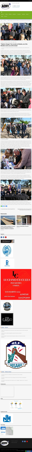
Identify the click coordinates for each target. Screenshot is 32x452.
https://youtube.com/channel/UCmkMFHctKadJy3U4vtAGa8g (6, 237)
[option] (8, 222)
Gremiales (14, 14)
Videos (2, 16)
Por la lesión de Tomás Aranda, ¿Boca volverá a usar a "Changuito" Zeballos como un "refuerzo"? (14, 380)
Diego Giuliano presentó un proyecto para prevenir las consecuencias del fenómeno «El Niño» (7, 227)
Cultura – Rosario (4, 327)
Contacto (5, 16)
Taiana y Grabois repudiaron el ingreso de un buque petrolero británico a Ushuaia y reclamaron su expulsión (24, 227)
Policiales (10, 14)
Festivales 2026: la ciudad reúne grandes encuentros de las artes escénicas (11, 333)
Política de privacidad (14, 442)
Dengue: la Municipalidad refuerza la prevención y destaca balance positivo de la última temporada (14, 330)
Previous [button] (1, 224)
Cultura (27, 14)
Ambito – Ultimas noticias (6, 371)
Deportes (23, 14)
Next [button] (30, 224)
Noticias (2, 14)
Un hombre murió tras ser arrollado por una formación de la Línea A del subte (11, 374)
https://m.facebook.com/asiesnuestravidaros (1, 237)
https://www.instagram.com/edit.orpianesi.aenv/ (3, 237)
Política (6, 14)
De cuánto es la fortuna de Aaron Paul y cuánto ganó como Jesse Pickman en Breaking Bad (13, 377)
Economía (18, 14)
